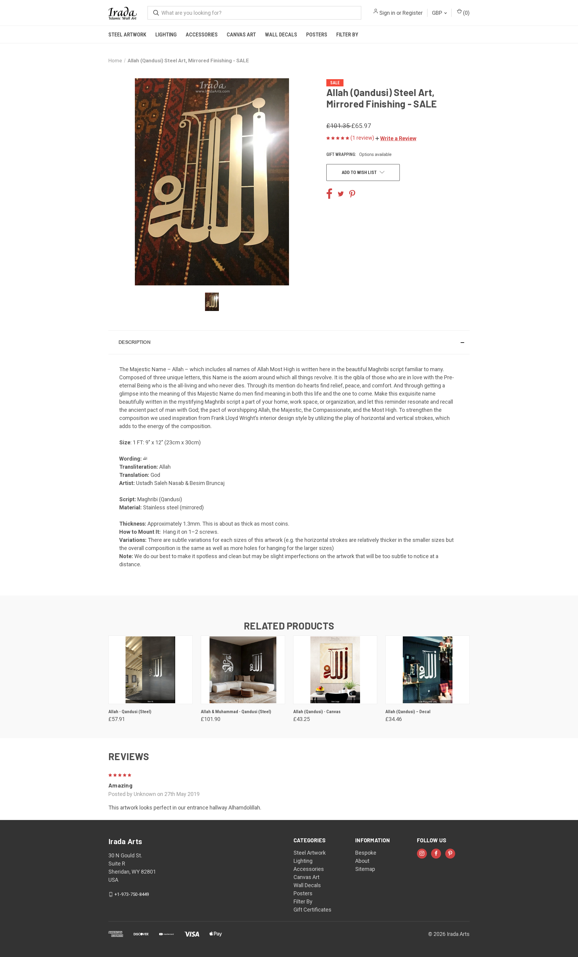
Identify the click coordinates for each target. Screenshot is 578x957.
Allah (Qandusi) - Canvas (316, 711)
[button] (395, 138)
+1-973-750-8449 (131, 894)
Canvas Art (241, 34)
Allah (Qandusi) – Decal (407, 711)
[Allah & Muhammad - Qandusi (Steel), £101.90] (243, 670)
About (362, 861)
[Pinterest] (352, 193)
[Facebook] (329, 193)
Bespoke (365, 853)
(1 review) (362, 138)
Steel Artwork (127, 34)
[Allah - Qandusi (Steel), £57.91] (150, 670)
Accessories (202, 34)
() (466, 13)
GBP (437, 13)
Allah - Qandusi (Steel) (129, 711)
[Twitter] (341, 193)
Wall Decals (281, 34)
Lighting (166, 34)
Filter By (347, 34)
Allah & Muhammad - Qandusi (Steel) (236, 711)
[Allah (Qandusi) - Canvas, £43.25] (335, 670)
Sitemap (365, 869)
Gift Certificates (312, 909)
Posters (316, 34)
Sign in (387, 13)
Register (412, 13)
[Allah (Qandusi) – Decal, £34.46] (427, 670)
